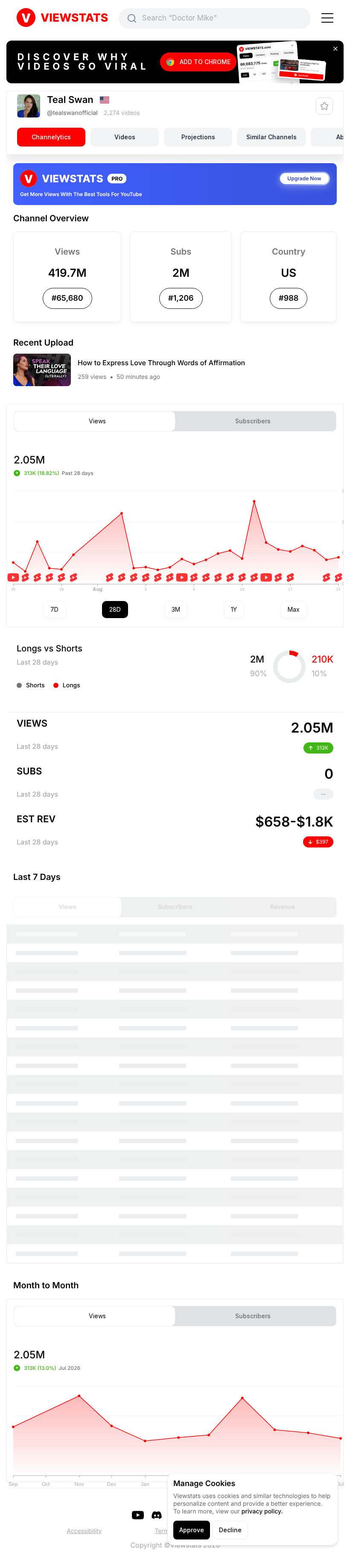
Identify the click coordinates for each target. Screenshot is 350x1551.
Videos (124, 137)
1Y (234, 609)
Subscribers (253, 421)
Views (97, 421)
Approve (191, 1529)
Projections (198, 137)
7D (54, 609)
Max (294, 609)
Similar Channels (271, 137)
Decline (230, 1529)
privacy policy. (262, 1511)
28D (115, 609)
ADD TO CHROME (205, 61)
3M (176, 609)
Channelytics (51, 137)
